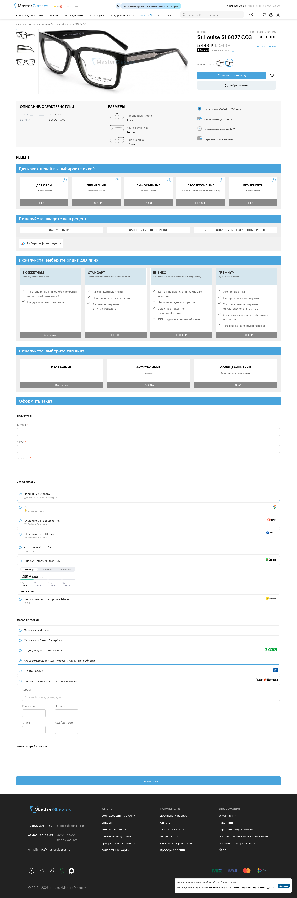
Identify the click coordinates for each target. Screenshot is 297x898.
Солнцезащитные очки (29, 15)
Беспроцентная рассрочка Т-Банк (46, 600)
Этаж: (26, 722)
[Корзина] (271, 16)
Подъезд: (61, 705)
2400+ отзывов (72, 6)
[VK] (41, 871)
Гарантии (226, 821)
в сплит (215, 50)
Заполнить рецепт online (148, 229)
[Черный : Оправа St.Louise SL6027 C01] (220, 63)
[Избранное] (264, 15)
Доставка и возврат (174, 815)
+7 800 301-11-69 (40, 825)
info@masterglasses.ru (54, 849)
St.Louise (55, 113)
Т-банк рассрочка (173, 828)
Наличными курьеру (40, 495)
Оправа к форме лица (176, 842)
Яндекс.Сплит (170, 835)
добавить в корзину (234, 75)
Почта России (34, 670)
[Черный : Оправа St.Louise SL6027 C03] (229, 63)
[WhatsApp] (61, 871)
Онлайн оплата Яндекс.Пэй (42, 522)
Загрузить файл (61, 229)
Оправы (53, 15)
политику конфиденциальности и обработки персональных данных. (241, 887)
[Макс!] (71, 871)
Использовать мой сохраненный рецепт (236, 229)
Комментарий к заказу (31, 746)
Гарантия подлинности (236, 828)
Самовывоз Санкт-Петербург (43, 640)
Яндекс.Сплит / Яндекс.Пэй (42, 560)
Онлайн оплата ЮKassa (40, 535)
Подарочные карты (123, 15)
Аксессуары (97, 15)
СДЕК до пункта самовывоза (43, 650)
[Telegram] (51, 871)
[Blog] (31, 871)
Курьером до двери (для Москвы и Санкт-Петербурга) (59, 660)
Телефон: (24, 458)
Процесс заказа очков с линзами (243, 835)
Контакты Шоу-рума (116, 835)
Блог (222, 849)
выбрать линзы (238, 85)
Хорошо (283, 886)
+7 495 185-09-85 (40, 835)
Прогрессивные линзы (118, 842)
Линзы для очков (74, 15)
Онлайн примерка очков (237, 842)
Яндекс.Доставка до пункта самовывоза (51, 680)
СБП (34, 508)
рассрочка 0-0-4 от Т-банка (222, 109)
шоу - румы (165, 15)
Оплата (165, 821)
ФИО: (21, 441)
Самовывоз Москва (37, 630)
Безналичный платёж (37, 548)
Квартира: (29, 705)
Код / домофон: (65, 722)
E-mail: (22, 424)
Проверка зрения (172, 849)
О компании (227, 815)
